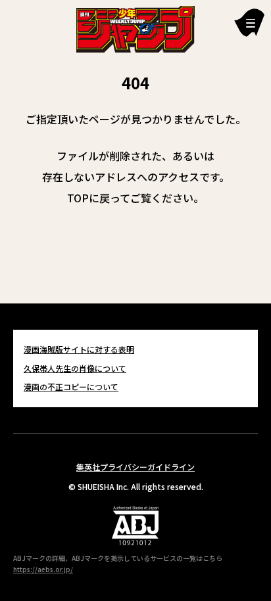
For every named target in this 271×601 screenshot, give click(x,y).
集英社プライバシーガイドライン (135, 466)
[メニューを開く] (249, 23)
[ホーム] (135, 27)
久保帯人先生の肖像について (75, 368)
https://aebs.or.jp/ (43, 569)
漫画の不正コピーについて (71, 386)
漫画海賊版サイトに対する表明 (79, 349)
